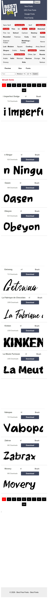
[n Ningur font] (22, 169)
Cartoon (25, 33)
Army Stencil (40, 46)
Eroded (6, 29)
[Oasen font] (22, 197)
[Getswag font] (22, 284)
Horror (42, 42)
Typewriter (32, 50)
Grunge (37, 58)
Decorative (7, 54)
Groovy (6, 62)
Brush (38, 96)
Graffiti (32, 29)
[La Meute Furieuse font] (22, 368)
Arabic (5, 58)
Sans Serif (7, 25)
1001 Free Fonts (30, 10)
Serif (30, 25)
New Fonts (28, 6)
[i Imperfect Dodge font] (22, 111)
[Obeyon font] (22, 225)
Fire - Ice (6, 33)
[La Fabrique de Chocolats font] (22, 312)
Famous (17, 37)
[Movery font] (22, 483)
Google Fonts (29, 14)
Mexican (20, 58)
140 (24, 90)
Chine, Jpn (32, 54)
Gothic (14, 50)
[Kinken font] (22, 340)
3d (19, 29)
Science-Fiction (6, 41)
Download (30, 101)
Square (19, 46)
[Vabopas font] (22, 427)
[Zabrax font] (22, 455)
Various (42, 62)
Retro (43, 33)
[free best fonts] (11, 10)
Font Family (28, 18)
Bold (34, 37)
